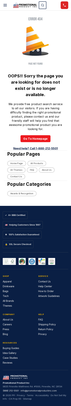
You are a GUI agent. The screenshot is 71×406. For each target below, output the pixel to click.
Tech (6, 296)
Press (6, 329)
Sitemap (27, 398)
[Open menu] (5, 5)
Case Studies (10, 357)
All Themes (16, 170)
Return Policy (45, 329)
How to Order (46, 291)
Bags (5, 291)
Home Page (16, 163)
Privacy (42, 334)
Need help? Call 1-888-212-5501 (35, 148)
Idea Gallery (9, 352)
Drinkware (8, 286)
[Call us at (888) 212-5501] (64, 5)
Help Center (45, 286)
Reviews (7, 362)
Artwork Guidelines (49, 296)
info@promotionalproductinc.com (39, 390)
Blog (5, 334)
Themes (7, 305)
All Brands (8, 300)
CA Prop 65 (15, 398)
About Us (47, 170)
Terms (30, 395)
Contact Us (16, 176)
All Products (37, 163)
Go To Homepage (35, 138)
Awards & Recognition (21, 193)
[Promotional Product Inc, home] (25, 5)
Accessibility (42, 395)
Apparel (7, 281)
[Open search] (42, 5)
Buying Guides (11, 348)
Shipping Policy (47, 324)
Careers (7, 324)
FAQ (32, 170)
